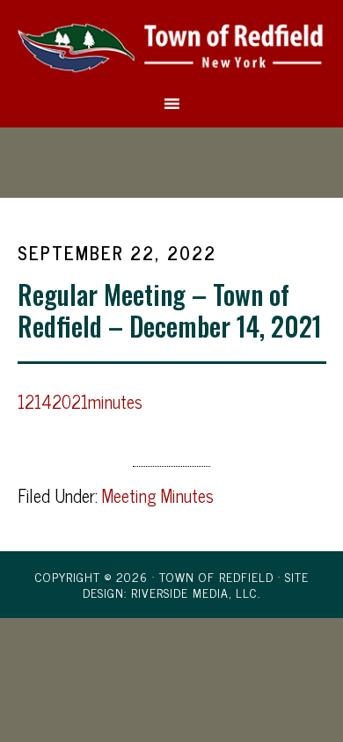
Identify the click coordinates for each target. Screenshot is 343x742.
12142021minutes (80, 401)
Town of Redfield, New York (172, 46)
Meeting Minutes (158, 495)
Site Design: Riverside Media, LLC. (196, 584)
